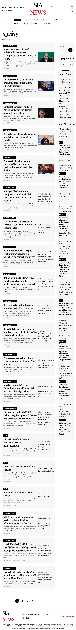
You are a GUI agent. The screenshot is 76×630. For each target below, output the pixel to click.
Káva (66, 87)
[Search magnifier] (67, 6)
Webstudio (70, 616)
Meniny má (20, 7)
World (36, 20)
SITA (66, 104)
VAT (63, 115)
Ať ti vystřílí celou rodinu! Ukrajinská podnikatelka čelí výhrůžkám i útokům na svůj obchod (17, 196)
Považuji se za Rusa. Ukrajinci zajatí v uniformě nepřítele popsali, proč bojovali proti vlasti (19, 253)
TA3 (63, 109)
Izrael (70, 85)
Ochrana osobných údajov (31, 614)
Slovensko (62, 106)
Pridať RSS (68, 22)
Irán (67, 85)
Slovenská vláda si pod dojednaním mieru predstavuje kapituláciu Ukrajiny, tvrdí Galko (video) (65, 182)
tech (66, 109)
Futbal (68, 82)
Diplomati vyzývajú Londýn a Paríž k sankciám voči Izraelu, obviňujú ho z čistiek (18, 109)
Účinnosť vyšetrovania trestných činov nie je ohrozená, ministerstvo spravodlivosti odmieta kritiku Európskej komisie (65, 352)
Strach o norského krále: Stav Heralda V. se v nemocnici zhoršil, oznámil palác (19, 224)
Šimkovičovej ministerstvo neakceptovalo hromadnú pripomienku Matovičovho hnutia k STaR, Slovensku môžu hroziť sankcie (65, 226)
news (64, 93)
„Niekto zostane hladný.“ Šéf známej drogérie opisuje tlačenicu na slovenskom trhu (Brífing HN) (20, 415)
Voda (64, 117)
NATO (60, 93)
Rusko (61, 104)
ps (60, 101)
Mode (67, 90)
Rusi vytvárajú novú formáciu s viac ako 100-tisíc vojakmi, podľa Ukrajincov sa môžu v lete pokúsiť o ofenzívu (66, 309)
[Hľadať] (70, 50)
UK (65, 111)
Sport (16, 23)
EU (63, 82)
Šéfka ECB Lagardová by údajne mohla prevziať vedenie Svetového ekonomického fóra (20, 332)
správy (60, 109)
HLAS (61, 85)
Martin (60, 90)
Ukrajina (69, 111)
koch (60, 87)
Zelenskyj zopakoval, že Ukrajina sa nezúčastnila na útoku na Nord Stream (19, 361)
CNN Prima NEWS (9, 157)
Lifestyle (25, 23)
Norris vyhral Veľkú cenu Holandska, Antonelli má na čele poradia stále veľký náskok (19, 388)
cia (69, 79)
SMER (68, 106)
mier (64, 90)
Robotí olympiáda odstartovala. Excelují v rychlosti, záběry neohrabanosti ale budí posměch (19, 280)
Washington (69, 117)
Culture (56, 20)
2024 (60, 79)
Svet (5, 435)
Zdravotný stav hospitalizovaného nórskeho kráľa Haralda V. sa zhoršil (19, 137)
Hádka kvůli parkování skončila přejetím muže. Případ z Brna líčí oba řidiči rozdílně (19, 575)
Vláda (61, 117)
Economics (46, 20)
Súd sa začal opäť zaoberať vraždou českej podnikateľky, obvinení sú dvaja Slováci (65, 428)
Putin (62, 101)
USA (60, 114)
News (17, 20)
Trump (61, 111)
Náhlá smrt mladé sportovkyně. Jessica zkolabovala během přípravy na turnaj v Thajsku (18, 520)
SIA (38, 8)
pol (67, 96)
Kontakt (46, 614)
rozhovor (66, 101)
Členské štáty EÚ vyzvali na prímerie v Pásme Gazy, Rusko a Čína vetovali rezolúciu (65, 149)
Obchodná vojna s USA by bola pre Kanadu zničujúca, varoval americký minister (18, 82)
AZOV (65, 79)
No (68, 92)
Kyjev (63, 87)
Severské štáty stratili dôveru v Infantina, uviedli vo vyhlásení (18, 306)
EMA (60, 82)
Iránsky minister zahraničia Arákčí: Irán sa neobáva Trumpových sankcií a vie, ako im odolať (19, 54)
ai (63, 79)
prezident (68, 98)
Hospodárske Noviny (10, 45)
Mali (70, 87)
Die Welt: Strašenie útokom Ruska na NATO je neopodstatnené (16, 442)
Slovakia (26, 20)
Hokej (64, 85)
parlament (61, 95)
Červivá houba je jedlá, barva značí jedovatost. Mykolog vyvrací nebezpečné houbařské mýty (19, 547)
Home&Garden (47, 23)
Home (9, 20)
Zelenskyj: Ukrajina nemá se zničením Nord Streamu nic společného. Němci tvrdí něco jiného (18, 165)
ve (67, 114)
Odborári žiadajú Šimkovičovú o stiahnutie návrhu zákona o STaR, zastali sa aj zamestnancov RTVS (65, 269)
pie (65, 95)
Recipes (35, 23)
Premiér (61, 98)
